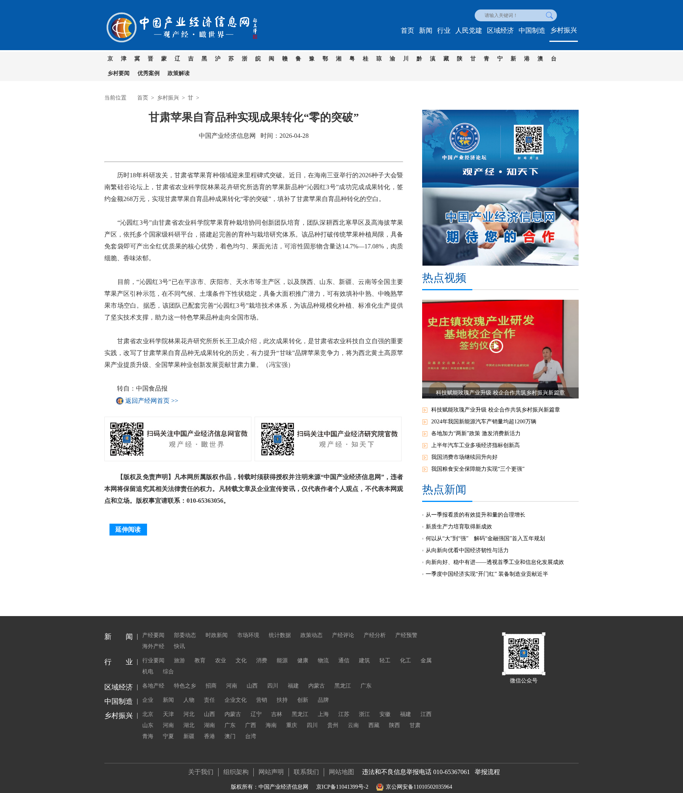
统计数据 (280, 635)
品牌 (323, 700)
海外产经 (153, 646)
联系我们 (306, 772)
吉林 (276, 714)
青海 (147, 736)
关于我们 (200, 772)
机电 (147, 672)
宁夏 (168, 736)
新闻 (425, 30)
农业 (220, 660)
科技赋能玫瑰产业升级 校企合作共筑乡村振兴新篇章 (495, 410)
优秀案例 (149, 73)
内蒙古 (316, 686)
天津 (168, 714)
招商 (211, 686)
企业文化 (236, 700)
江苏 (343, 714)
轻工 (385, 660)
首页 (407, 30)
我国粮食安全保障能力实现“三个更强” (478, 469)
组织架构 (236, 772)
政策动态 (311, 635)
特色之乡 (185, 686)
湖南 (209, 725)
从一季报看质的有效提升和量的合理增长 (475, 515)
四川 (272, 686)
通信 (343, 660)
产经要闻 (153, 635)
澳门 (230, 736)
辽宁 (256, 714)
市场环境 (248, 635)
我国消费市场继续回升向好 (464, 457)
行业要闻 (153, 660)
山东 (147, 725)
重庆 (291, 725)
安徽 (385, 714)
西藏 (373, 725)
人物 (188, 700)
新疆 (188, 736)
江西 (426, 714)
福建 (293, 686)
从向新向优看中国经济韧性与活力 (467, 550)
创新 (302, 700)
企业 (147, 700)
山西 (252, 686)
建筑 (364, 660)
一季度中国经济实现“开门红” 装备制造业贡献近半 (487, 574)
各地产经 (153, 686)
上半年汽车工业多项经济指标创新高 (475, 445)
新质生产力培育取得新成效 (459, 527)
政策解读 (179, 73)
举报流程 (487, 772)
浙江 (364, 714)
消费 (261, 660)
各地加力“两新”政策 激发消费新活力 (476, 433)
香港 (209, 736)
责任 (209, 700)
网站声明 (271, 772)
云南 (353, 725)
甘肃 (415, 725)
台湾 (250, 736)
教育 (200, 660)
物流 (323, 660)
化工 (405, 660)
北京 (147, 714)
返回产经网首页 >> (151, 400)
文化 (241, 660)
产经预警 (406, 635)
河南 (231, 686)
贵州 (332, 725)
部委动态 (185, 635)
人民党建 (468, 30)
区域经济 (500, 30)
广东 (366, 686)
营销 (261, 700)
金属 (426, 660)
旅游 (179, 660)
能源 (282, 660)
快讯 (179, 646)
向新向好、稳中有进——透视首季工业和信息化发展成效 (495, 562)
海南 (271, 725)
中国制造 (532, 30)
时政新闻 (217, 635)
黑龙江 (342, 686)
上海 (323, 714)
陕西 (394, 725)
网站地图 (341, 772)
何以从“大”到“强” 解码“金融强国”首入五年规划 (485, 538)
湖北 (188, 725)
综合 (168, 672)
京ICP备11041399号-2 (342, 787)
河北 (188, 714)
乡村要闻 (119, 73)
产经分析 (375, 635)
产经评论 (343, 635)
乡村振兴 (563, 30)
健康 (302, 660)
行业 (444, 30)
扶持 (282, 700)
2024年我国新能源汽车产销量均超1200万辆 (483, 422)
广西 (250, 725)
